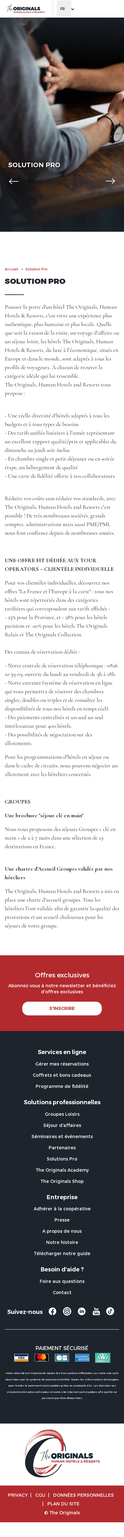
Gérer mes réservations (62, 1064)
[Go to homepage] (25, 8)
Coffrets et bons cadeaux (62, 1075)
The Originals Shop (62, 1181)
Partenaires (62, 1147)
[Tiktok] (110, 1313)
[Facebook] (52, 1314)
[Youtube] (96, 1314)
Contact (62, 1292)
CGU (40, 1495)
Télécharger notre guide (62, 1253)
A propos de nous (62, 1231)
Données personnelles (83, 1495)
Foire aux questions (62, 1281)
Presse (62, 1220)
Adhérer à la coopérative (62, 1208)
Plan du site (63, 1503)
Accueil (11, 269)
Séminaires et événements (62, 1136)
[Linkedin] (81, 1314)
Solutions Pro (62, 1158)
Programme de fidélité (62, 1086)
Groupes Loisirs (62, 1114)
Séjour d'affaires (62, 1125)
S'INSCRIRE (62, 1008)
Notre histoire (62, 1242)
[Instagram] (67, 1314)
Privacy (18, 1495)
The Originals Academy (62, 1170)
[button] (14, 181)
